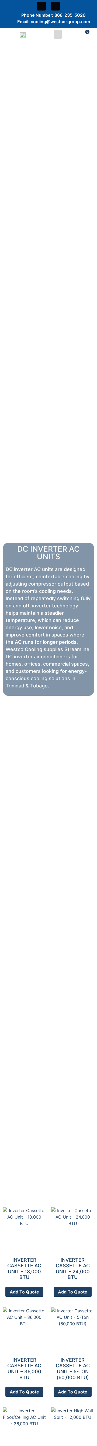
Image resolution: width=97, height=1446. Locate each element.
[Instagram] (55, 6)
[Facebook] (41, 6)
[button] (58, 34)
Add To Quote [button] (24, 1292)
